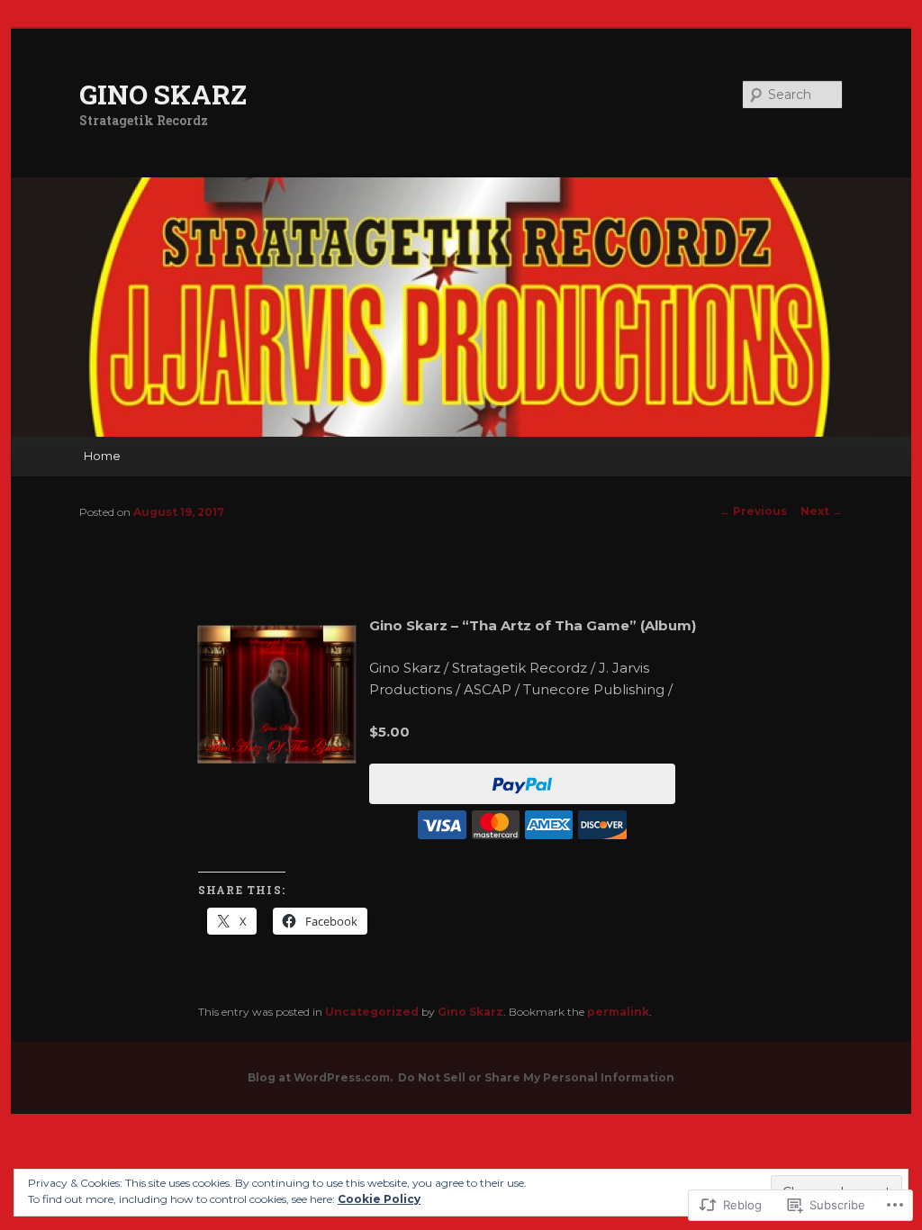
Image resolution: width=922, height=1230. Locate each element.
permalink (618, 1011)
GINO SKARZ (163, 94)
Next (821, 511)
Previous (753, 511)
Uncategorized (372, 1011)
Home (102, 455)
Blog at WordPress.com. (320, 1077)
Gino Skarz (470, 1011)
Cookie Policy (379, 1199)
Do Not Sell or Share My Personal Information (536, 1077)
